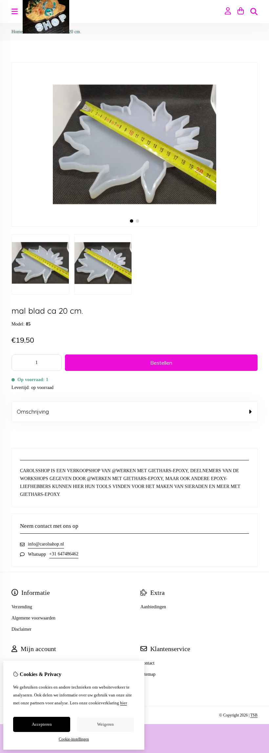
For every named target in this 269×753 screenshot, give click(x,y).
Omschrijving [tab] (33, 411)
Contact (147, 663)
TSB (254, 715)
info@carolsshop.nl (46, 544)
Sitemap (147, 674)
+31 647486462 (63, 553)
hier (123, 702)
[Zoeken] (254, 11)
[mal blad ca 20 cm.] (134, 225)
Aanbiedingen (153, 606)
